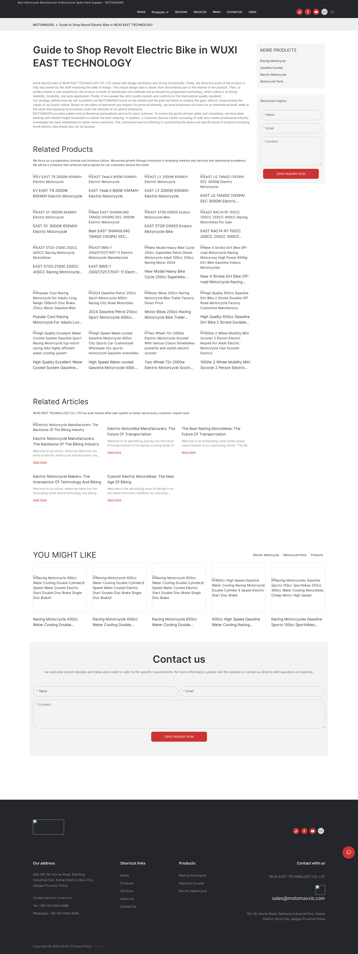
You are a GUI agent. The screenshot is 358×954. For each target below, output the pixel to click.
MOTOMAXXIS (43, 25)
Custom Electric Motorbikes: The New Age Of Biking (140, 479)
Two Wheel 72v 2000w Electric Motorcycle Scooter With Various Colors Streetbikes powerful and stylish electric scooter (169, 365)
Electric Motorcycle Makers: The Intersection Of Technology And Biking (67, 479)
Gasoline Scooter (191, 883)
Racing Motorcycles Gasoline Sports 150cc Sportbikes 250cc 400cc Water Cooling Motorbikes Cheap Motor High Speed (297, 622)
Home (124, 875)
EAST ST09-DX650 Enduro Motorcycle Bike (168, 229)
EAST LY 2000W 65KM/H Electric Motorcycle (167, 193)
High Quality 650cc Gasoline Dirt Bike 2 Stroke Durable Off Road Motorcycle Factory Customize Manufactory (225, 319)
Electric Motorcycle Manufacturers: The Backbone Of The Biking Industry (66, 441)
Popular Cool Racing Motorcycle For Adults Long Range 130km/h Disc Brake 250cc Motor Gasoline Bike (57, 319)
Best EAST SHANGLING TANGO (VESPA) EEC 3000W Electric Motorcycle (112, 234)
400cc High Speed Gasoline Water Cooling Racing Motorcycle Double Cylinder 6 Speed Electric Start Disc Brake (238, 622)
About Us (127, 899)
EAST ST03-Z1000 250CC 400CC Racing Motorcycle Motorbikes (56, 269)
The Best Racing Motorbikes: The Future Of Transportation (211, 431)
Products (317, 555)
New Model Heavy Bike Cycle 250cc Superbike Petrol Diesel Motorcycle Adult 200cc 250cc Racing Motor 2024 (168, 274)
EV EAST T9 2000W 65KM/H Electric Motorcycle (57, 193)
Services (126, 891)
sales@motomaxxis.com (298, 898)
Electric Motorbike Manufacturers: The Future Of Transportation (141, 431)
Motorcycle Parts (294, 555)
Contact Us (128, 906)
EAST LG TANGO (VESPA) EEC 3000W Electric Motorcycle (222, 198)
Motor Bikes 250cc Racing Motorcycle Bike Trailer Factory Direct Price (168, 315)
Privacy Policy (81, 946)
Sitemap (98, 946)
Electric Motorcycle (266, 555)
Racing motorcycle (192, 875)
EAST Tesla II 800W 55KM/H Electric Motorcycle (113, 193)
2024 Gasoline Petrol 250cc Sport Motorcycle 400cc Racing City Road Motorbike (113, 315)
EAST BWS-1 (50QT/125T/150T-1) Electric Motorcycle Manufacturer (113, 269)
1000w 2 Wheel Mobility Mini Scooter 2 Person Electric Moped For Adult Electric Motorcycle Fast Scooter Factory (225, 365)
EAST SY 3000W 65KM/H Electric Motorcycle (55, 229)
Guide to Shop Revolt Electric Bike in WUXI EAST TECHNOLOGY (106, 25)
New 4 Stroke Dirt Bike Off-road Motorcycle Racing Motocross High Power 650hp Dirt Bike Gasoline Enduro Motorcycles (224, 279)
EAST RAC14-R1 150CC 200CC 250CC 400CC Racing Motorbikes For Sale (224, 234)
